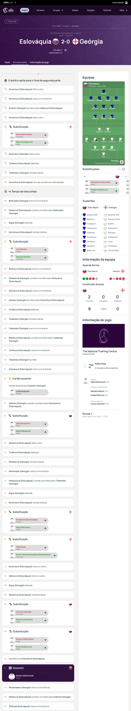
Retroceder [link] (12, 21)
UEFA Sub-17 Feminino (8, 10)
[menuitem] (26, 10)
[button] (58, 10)
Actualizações (20, 62)
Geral (7, 62)
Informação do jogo (39, 62)
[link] (24, 10)
